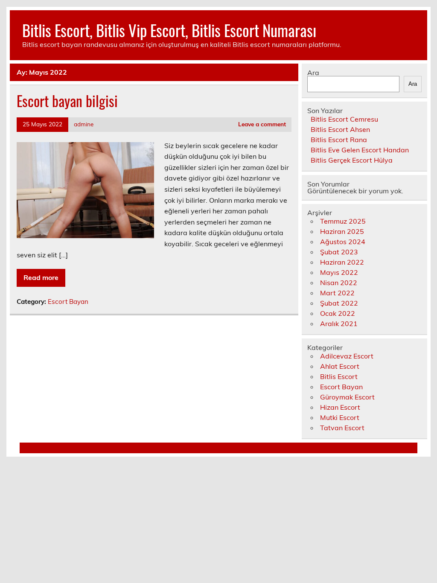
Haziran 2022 (342, 262)
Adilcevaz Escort (346, 356)
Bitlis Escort (339, 376)
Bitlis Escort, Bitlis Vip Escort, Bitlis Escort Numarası (169, 30)
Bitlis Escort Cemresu (344, 119)
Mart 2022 (337, 293)
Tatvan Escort (342, 427)
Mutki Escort (339, 417)
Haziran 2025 (342, 231)
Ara (313, 72)
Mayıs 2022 (339, 272)
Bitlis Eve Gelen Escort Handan (360, 150)
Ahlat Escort (339, 366)
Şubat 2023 (339, 252)
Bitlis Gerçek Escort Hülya (352, 160)
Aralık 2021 (339, 323)
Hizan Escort (340, 407)
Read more (40, 277)
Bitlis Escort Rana (339, 139)
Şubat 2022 (339, 303)
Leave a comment (262, 124)
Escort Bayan (68, 301)
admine (83, 124)
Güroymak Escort (347, 397)
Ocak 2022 (337, 313)
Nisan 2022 (338, 282)
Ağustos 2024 (342, 241)
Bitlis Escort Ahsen (340, 129)
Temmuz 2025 (343, 221)
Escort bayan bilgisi (67, 100)
